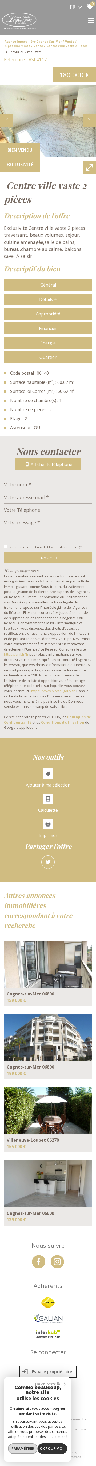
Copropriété (48, 314)
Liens (81, 1429)
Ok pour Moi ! (52, 1448)
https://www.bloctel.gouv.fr (53, 691)
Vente (69, 41)
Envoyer (48, 557)
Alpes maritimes (17, 46)
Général (48, 285)
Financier (48, 328)
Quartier (48, 357)
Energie (48, 343)
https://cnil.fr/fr (16, 654)
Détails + (48, 299)
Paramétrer (22, 1448)
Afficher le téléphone (51, 464)
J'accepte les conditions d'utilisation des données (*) (45, 547)
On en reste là (47, 1383)
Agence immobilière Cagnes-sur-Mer (33, 41)
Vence (38, 46)
